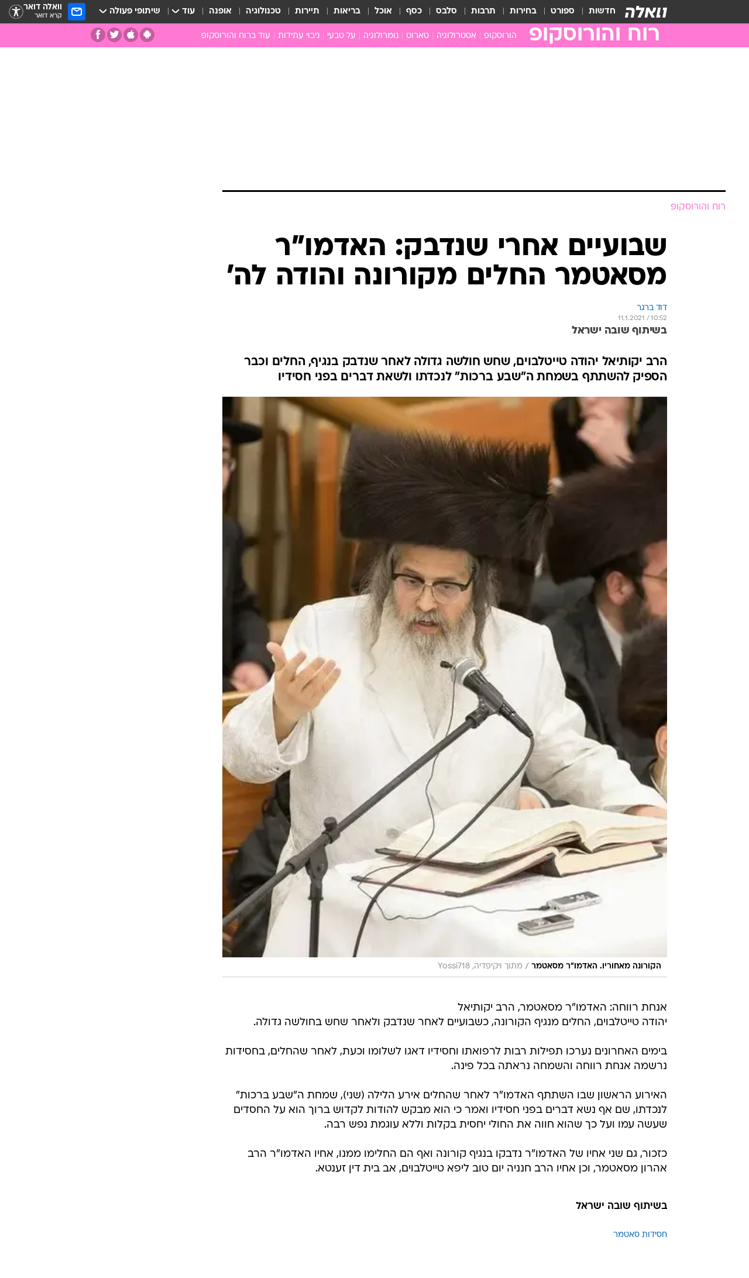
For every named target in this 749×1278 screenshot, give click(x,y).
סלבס (446, 11)
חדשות (602, 11)
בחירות (523, 11)
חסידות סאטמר (640, 1235)
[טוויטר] (114, 35)
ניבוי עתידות (298, 36)
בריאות (347, 11)
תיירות (307, 11)
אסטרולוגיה (456, 36)
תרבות (483, 11)
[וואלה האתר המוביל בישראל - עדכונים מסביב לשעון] (646, 12)
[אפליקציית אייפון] (130, 35)
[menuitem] (595, 11)
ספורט (563, 11)
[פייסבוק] (98, 35)
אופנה (220, 11)
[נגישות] (16, 12)
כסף (414, 11)
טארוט (417, 36)
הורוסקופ (500, 36)
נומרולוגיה (380, 36)
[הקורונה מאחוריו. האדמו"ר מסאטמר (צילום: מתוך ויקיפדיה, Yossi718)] (444, 687)
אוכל (383, 11)
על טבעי (341, 36)
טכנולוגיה (263, 11)
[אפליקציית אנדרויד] (147, 35)
